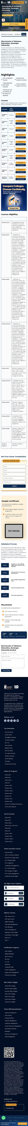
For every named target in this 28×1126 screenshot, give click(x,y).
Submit (14, 572)
